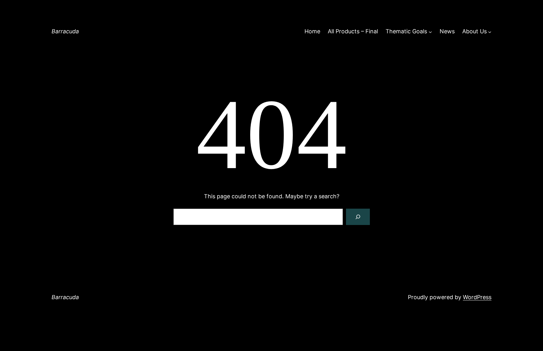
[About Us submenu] (489, 31)
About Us (474, 31)
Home (312, 31)
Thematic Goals (406, 31)
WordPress (477, 297)
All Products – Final (353, 31)
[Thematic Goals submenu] (430, 31)
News (447, 31)
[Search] (358, 217)
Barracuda (65, 31)
